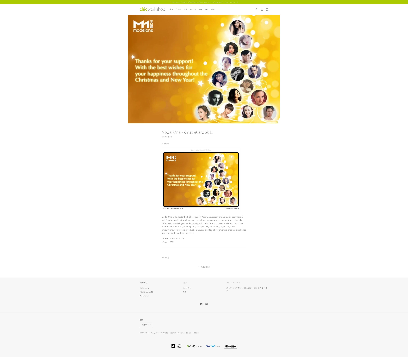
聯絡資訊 (196, 333)
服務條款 (188, 333)
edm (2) (165, 257)
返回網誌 (205, 266)
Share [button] (166, 143)
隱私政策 (181, 333)
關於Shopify (144, 288)
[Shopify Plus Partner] (176, 346)
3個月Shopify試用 (146, 292)
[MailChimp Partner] (230, 346)
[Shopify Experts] (194, 346)
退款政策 (173, 333)
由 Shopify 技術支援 (162, 333)
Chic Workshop (150, 333)
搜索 (184, 292)
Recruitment (144, 296)
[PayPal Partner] (213, 346)
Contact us (187, 288)
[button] (256, 9)
